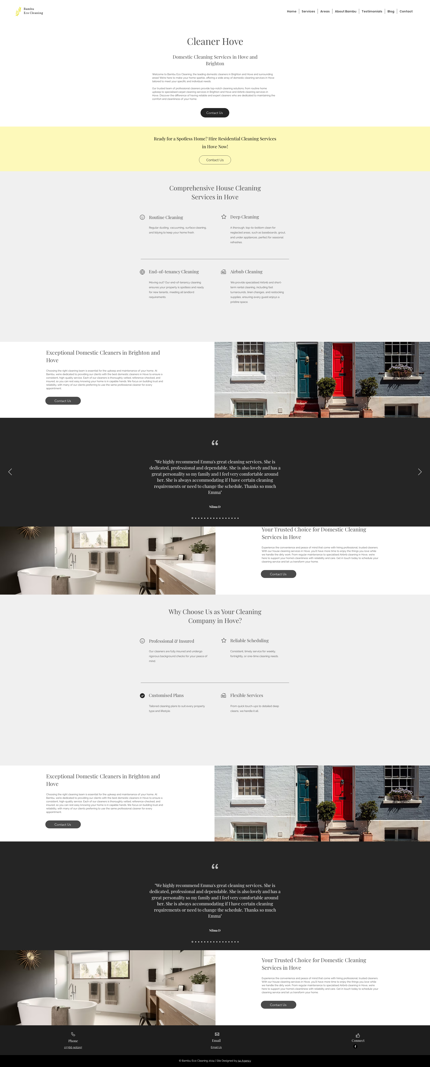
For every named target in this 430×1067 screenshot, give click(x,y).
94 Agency (244, 1060)
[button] (308, 11)
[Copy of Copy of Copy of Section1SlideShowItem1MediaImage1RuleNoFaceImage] (204, 518)
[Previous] (10, 472)
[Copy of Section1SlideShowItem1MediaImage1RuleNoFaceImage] (210, 518)
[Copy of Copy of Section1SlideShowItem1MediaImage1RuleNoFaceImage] (201, 518)
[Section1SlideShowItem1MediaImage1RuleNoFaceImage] (213, 518)
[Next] (420, 472)
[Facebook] (355, 1046)
